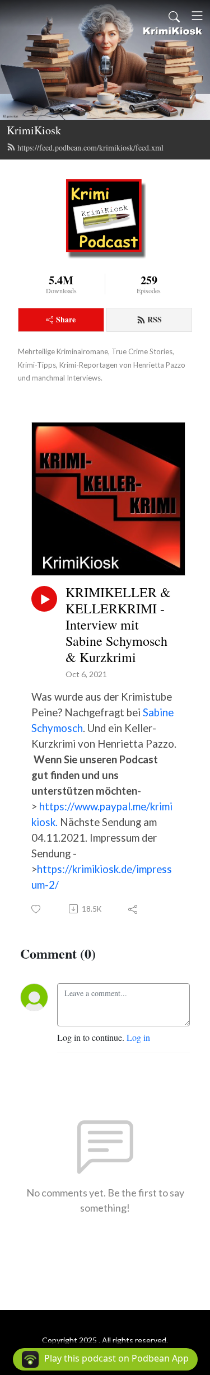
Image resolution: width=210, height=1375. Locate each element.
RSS (154, 319)
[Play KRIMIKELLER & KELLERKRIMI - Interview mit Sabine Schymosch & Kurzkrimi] (44, 599)
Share (66, 319)
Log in (138, 1037)
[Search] (174, 15)
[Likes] (36, 909)
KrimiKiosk (34, 130)
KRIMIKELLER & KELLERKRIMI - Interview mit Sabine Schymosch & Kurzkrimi (118, 624)
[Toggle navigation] (197, 15)
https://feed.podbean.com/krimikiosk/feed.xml (90, 147)
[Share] (133, 909)
